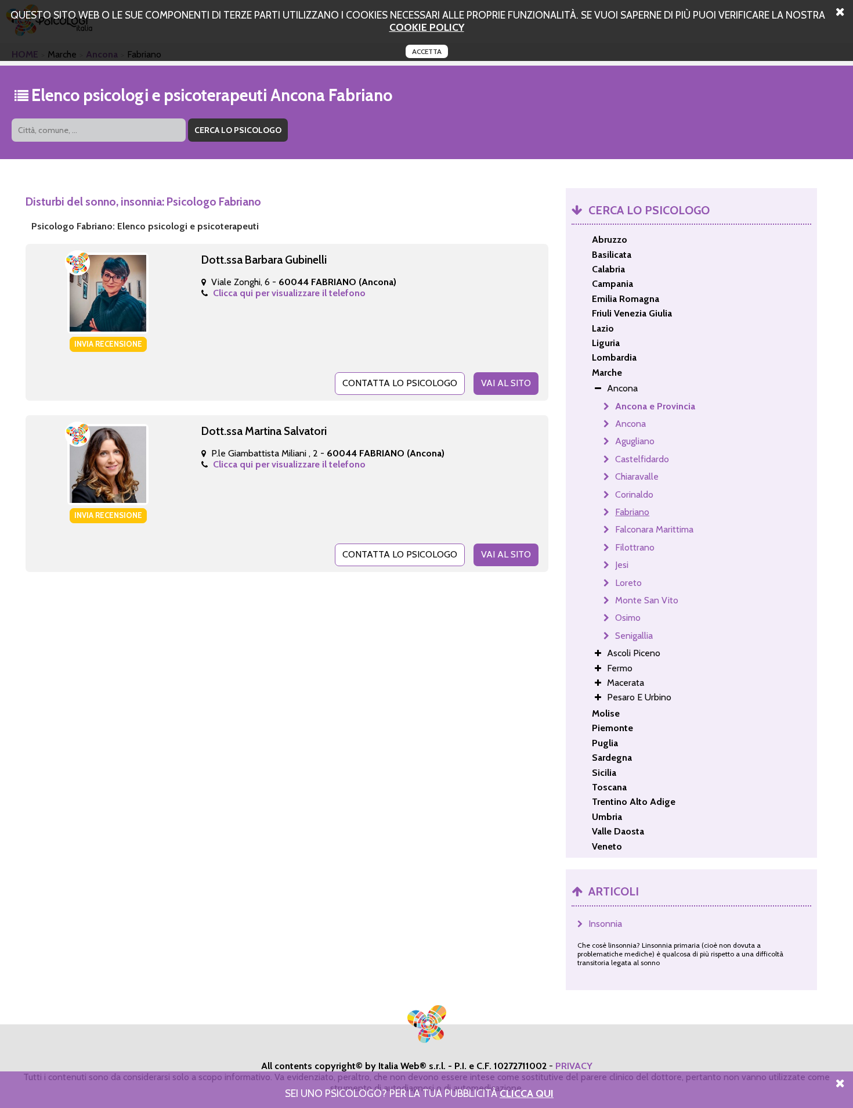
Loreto (628, 582)
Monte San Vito (646, 600)
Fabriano (632, 511)
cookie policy (426, 27)
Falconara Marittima (654, 529)
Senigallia (634, 635)
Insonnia (605, 923)
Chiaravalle (637, 476)
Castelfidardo (642, 459)
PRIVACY (573, 1065)
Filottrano (635, 547)
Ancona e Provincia (655, 406)
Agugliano (635, 441)
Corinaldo (634, 494)
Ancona (630, 423)
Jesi (621, 564)
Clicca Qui (527, 1093)
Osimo (628, 617)
